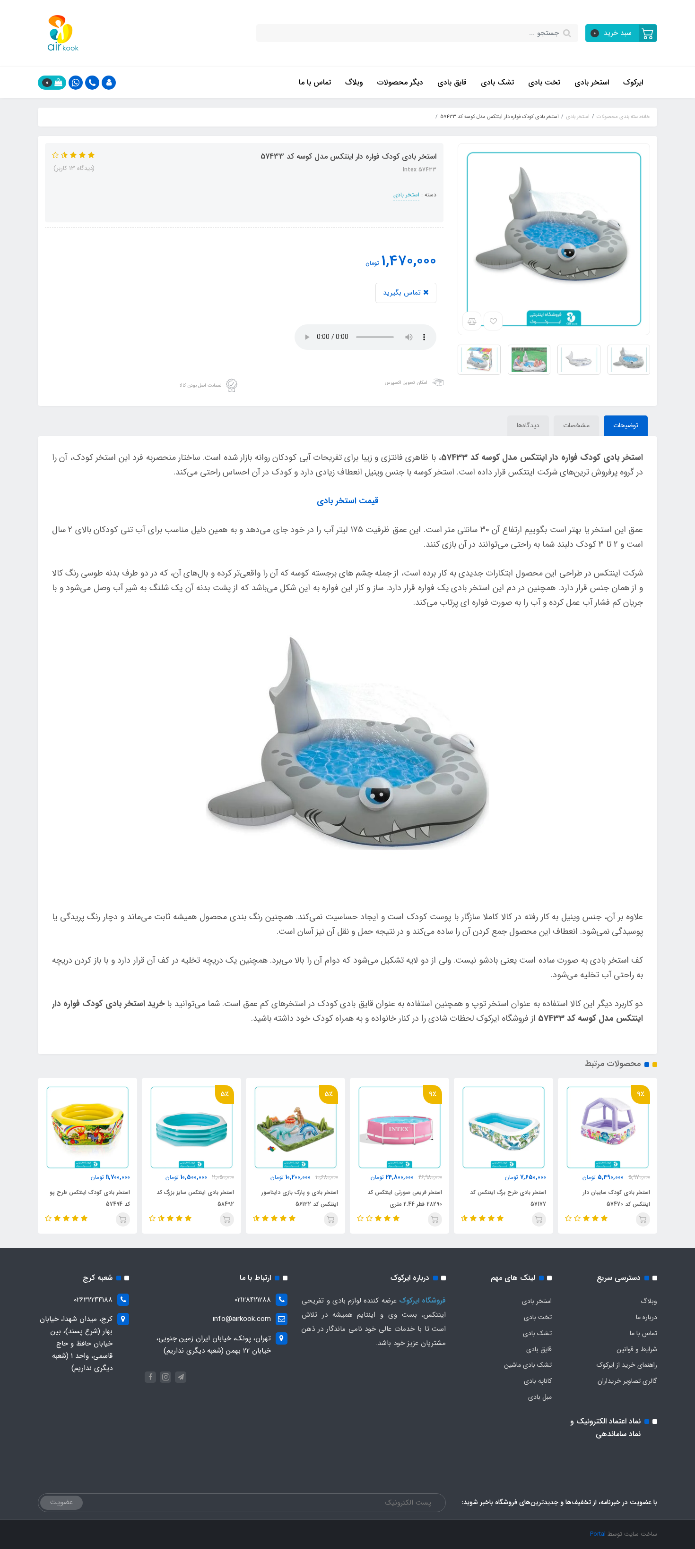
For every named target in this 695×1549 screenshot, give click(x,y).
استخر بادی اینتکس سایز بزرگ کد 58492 (195, 1198)
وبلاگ (354, 82)
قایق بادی (452, 82)
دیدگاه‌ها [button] (528, 425)
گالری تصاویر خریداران (627, 1381)
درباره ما (646, 1317)
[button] (621, 33)
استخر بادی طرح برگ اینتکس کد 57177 (508, 1198)
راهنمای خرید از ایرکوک (627, 1365)
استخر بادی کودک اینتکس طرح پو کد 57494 (90, 1198)
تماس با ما (315, 82)
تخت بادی (544, 82)
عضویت (61, 1502)
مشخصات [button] (576, 425)
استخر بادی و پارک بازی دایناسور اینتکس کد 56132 (299, 1198)
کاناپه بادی (538, 1381)
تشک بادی (497, 82)
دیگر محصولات (400, 82)
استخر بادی (591, 82)
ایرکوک (633, 82)
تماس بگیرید (403, 292)
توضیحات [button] (625, 425)
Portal (598, 1534)
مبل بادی (540, 1397)
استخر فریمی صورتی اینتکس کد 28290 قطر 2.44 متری (404, 1198)
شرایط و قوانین (637, 1349)
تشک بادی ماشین (528, 1365)
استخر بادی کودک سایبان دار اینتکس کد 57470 (616, 1198)
